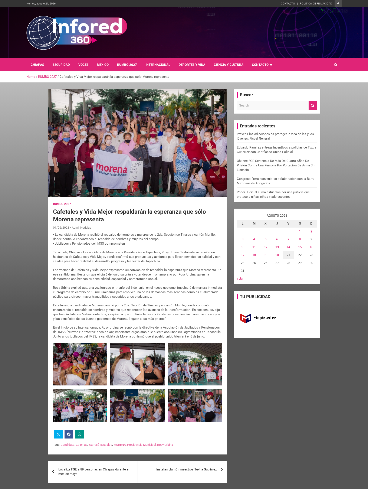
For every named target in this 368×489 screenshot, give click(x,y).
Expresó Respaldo (100, 444)
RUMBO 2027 (127, 65)
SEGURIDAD (61, 65)
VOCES (83, 65)
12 (265, 247)
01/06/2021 (61, 227)
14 (288, 247)
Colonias (81, 444)
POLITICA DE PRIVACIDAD (316, 3)
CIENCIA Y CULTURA (228, 65)
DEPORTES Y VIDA (192, 65)
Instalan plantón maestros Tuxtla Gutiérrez (186, 469)
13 (277, 247)
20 (277, 255)
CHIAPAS (37, 65)
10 (242, 247)
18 (254, 255)
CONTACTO (288, 3)
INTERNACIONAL (157, 65)
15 (300, 247)
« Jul (240, 279)
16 (311, 247)
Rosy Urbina (165, 444)
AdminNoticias (81, 227)
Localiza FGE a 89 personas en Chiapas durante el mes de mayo (93, 471)
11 (254, 247)
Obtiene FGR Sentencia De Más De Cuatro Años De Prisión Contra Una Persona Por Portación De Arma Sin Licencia (276, 165)
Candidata (68, 444)
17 (242, 255)
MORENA (120, 444)
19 (265, 255)
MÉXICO (103, 65)
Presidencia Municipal (141, 444)
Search (313, 105)
